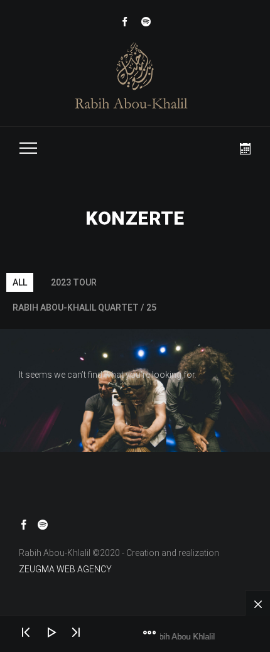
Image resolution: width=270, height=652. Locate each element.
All (20, 282)
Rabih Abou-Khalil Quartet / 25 (84, 307)
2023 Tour (74, 282)
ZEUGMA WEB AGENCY (65, 569)
